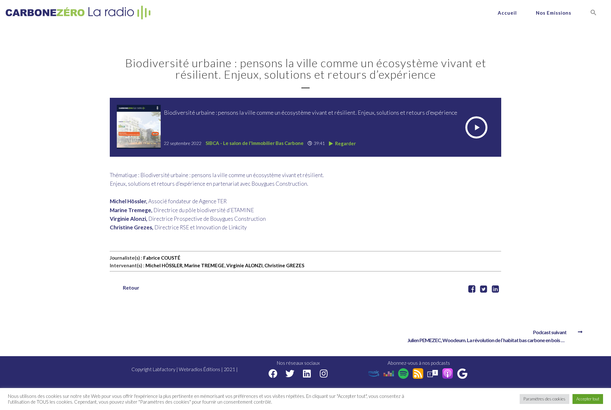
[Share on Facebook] (472, 290)
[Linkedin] (307, 373)
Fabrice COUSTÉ (161, 258)
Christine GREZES (284, 265)
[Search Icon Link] (593, 12)
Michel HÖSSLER (163, 265)
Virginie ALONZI (244, 265)
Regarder (345, 143)
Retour (131, 287)
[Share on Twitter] (483, 290)
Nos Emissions (553, 13)
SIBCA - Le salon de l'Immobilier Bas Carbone (255, 143)
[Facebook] (273, 373)
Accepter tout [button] (587, 398)
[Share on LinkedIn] (495, 290)
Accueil (507, 13)
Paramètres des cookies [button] (544, 398)
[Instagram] (324, 373)
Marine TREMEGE (204, 265)
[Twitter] (290, 373)
